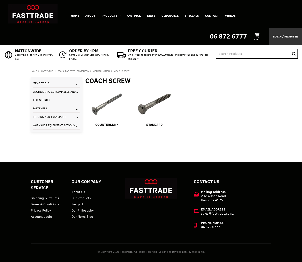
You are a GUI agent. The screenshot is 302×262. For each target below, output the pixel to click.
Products (110, 15)
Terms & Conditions (45, 204)
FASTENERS (47, 71)
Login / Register (285, 36)
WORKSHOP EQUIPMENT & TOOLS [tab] (54, 125)
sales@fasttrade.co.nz (217, 213)
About (90, 15)
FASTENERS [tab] (40, 108)
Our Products (81, 198)
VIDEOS (230, 15)
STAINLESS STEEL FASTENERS (73, 71)
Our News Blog (82, 216)
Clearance (170, 15)
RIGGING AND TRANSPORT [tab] (49, 117)
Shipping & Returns (45, 198)
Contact (212, 15)
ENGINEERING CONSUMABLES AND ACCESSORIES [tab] (54, 96)
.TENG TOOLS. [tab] (41, 83)
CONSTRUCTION (101, 71)
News (151, 15)
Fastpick (77, 204)
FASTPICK (134, 15)
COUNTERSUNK (107, 124)
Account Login (41, 216)
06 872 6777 (228, 36)
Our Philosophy (82, 210)
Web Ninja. (198, 252)
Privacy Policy (41, 210)
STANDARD (154, 124)
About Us (78, 192)
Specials (192, 15)
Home (75, 15)
